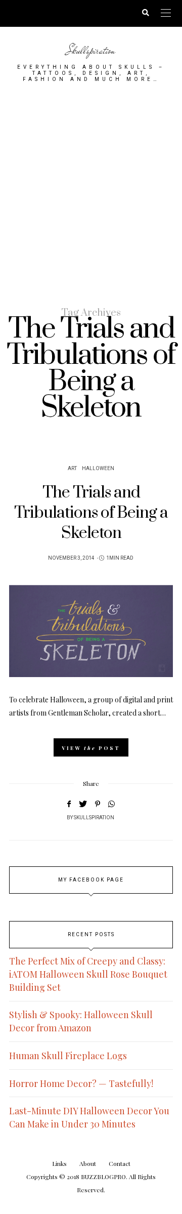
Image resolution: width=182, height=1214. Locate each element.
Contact (119, 1163)
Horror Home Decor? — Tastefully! (81, 1083)
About (87, 1163)
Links (59, 1163)
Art (72, 468)
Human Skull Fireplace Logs (68, 1056)
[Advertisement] (91, 194)
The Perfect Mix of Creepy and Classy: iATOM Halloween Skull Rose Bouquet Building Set (88, 974)
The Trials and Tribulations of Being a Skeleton (91, 513)
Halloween (98, 468)
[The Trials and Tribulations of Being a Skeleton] (91, 631)
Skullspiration (91, 50)
